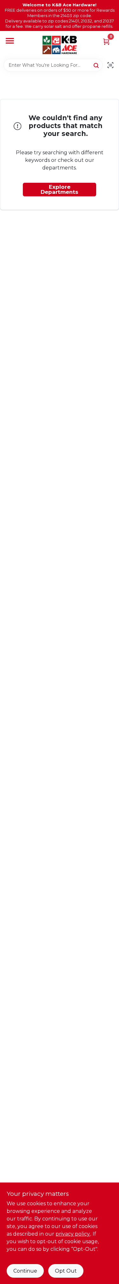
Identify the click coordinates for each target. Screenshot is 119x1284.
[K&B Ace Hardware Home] (59, 44)
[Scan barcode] (110, 65)
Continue (25, 1271)
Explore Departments (59, 189)
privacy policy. (73, 1234)
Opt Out (66, 1271)
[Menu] (10, 41)
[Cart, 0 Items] (106, 41)
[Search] (96, 64)
